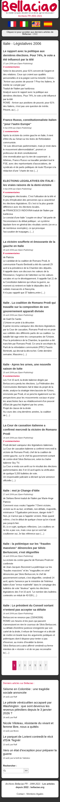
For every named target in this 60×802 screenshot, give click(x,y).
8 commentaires (11, 253)
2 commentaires (11, 441)
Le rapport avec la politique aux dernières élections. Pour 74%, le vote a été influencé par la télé (29, 55)
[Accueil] (30, 5)
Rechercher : (10, 765)
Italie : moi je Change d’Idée (21, 490)
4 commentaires (11, 192)
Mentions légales (34, 794)
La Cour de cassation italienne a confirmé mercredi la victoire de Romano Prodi (30, 430)
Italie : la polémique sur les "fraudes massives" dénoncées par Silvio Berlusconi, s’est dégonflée (27, 548)
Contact (20, 794)
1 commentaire (10, 131)
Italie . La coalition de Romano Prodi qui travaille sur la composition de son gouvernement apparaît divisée (29, 307)
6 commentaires (11, 376)
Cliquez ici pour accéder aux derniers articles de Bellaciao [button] (30, 33)
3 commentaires (11, 67)
